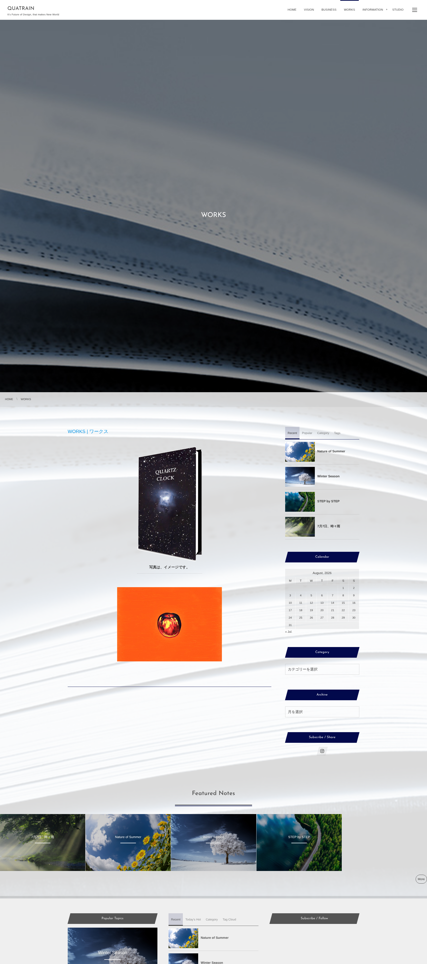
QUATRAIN (20, 8)
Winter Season (328, 476)
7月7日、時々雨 (328, 526)
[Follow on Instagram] (322, 751)
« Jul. (288, 631)
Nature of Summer (331, 451)
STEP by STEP (328, 501)
